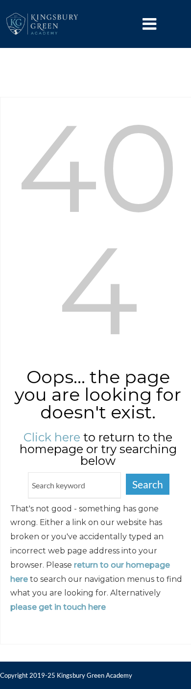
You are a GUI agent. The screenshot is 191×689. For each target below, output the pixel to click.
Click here (52, 437)
